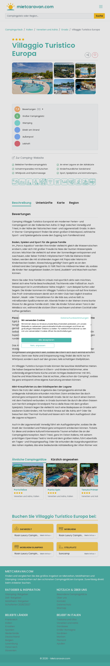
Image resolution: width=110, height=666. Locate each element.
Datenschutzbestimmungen (75, 318)
